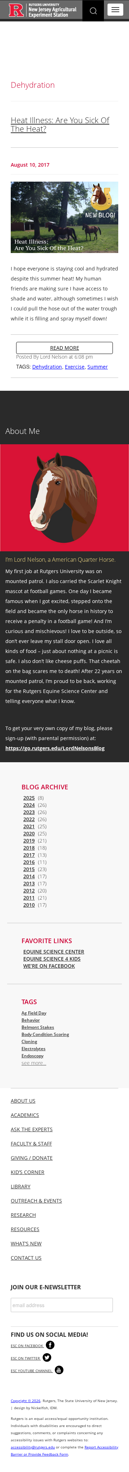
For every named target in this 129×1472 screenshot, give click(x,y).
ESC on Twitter (26, 1358)
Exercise (75, 366)
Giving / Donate (32, 1157)
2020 (29, 833)
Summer (97, 366)
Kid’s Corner (27, 1172)
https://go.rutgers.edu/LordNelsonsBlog (55, 748)
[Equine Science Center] (43, 10)
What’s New (26, 1243)
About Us (23, 1100)
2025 (29, 797)
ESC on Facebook (27, 1345)
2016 (29, 862)
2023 (29, 812)
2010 (29, 904)
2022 (29, 819)
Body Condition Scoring (45, 1034)
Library (20, 1186)
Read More (64, 347)
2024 (29, 804)
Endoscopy (32, 1056)
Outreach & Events (36, 1200)
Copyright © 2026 (25, 1400)
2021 (29, 826)
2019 (29, 840)
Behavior (31, 1020)
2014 (29, 876)
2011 (29, 897)
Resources (25, 1229)
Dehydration (47, 366)
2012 (29, 890)
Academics (25, 1115)
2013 (29, 883)
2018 (29, 847)
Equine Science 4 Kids (52, 958)
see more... (34, 1062)
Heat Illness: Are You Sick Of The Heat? (60, 124)
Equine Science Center (53, 951)
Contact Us (26, 1257)
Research (23, 1215)
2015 (29, 869)
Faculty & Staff (31, 1143)
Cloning (29, 1041)
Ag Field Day (34, 1013)
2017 (29, 854)
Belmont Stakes (38, 1027)
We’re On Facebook (49, 965)
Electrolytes (34, 1049)
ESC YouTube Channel (32, 1370)
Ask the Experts (32, 1129)
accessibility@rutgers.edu (33, 1447)
